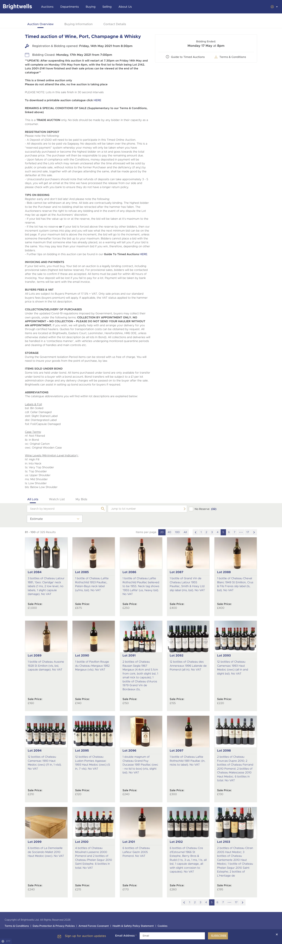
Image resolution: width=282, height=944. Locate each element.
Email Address (126, 935)
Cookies (162, 926)
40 (169, 532)
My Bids (81, 499)
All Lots (32, 499)
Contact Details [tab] (114, 24)
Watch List (57, 499)
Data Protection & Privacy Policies (54, 926)
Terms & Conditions (17, 926)
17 (248, 532)
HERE (97, 100)
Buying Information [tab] (78, 24)
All (185, 532)
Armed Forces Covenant (93, 926)
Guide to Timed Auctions (188, 57)
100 (177, 532)
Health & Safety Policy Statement (133, 926)
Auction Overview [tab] (40, 24)
